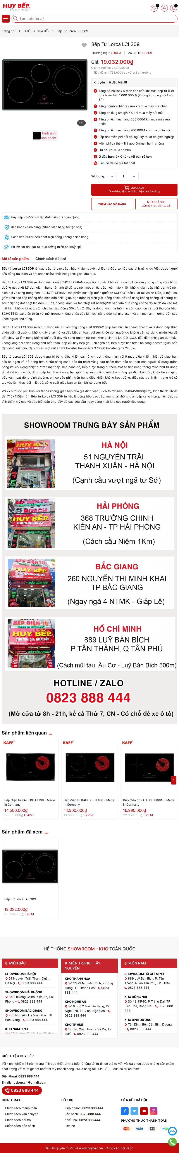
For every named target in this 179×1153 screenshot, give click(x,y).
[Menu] (6, 19)
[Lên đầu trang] (172, 1120)
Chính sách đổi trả (18, 1120)
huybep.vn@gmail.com (29, 1082)
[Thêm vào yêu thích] (84, 45)
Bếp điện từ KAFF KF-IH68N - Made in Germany (148, 802)
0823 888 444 (28, 1076)
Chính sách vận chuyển (21, 1114)
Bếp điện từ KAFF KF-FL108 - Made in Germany (89, 802)
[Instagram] (153, 1111)
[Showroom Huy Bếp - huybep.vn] (16, 6)
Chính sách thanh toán (21, 1108)
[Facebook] (125, 1111)
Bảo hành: (83, 1114)
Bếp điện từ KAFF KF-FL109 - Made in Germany (29, 802)
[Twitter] (134, 1111)
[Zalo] (172, 1131)
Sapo (129, 1148)
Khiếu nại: (82, 1120)
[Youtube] (144, 1111)
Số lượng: (98, 176)
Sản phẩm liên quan (24, 733)
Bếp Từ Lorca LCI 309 (20, 899)
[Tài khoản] (164, 8)
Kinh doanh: (84, 1108)
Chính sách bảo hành (20, 1126)
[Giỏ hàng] (173, 8)
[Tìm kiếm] (16, 19)
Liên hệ (70, 1126)
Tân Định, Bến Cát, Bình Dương (150, 1024)
